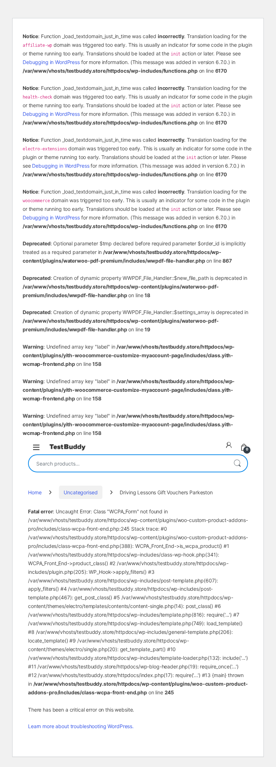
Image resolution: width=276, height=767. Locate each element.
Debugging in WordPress (51, 62)
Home (34, 492)
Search (237, 463)
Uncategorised (80, 492)
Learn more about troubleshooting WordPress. (81, 726)
